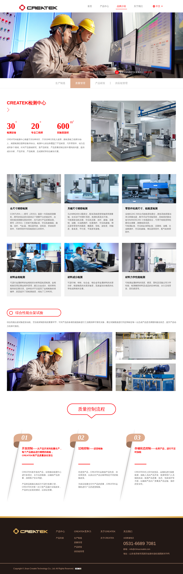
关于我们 (138, 6)
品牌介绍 (121, 6)
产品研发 (100, 83)
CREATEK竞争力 (134, 72)
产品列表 (60, 538)
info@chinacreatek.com (139, 549)
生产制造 (60, 83)
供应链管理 (121, 83)
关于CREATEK (107, 531)
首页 (90, 6)
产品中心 (104, 6)
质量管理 (80, 83)
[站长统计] (78, 568)
